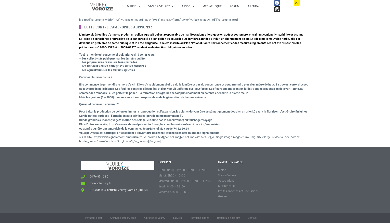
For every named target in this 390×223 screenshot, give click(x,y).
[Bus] (287, 3)
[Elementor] (306, 3)
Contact (252, 218)
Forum (234, 6)
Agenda (253, 6)
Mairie (131, 6)
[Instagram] (277, 9)
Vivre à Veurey (159, 6)
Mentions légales (200, 218)
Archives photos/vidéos (123, 218)
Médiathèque (212, 6)
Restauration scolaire (228, 218)
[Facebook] (277, 3)
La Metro (178, 218)
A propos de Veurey (154, 218)
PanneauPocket (93, 218)
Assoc (186, 6)
